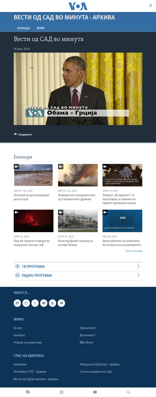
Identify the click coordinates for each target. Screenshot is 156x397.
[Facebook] (28, 392)
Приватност (88, 328)
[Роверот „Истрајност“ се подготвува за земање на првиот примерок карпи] (122, 175)
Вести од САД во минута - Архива (36, 379)
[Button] (23, 135)
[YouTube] (95, 392)
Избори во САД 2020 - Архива (100, 364)
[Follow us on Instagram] (26, 303)
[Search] (128, 392)
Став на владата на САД (95, 372)
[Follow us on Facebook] (17, 303)
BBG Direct (86, 342)
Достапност (87, 335)
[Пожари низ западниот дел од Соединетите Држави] (78, 175)
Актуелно (20, 364)
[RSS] (52, 303)
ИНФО (41, 28)
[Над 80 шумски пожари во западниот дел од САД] (33, 221)
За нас (18, 328)
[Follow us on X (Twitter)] (35, 303)
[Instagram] (61, 392)
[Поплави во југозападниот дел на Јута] (33, 175)
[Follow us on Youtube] (43, 303)
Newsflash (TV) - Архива (30, 372)
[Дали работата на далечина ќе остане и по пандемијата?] (122, 221)
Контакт (19, 335)
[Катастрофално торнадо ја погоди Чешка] (78, 221)
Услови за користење (28, 342)
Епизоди (23, 28)
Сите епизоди (133, 251)
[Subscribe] (61, 303)
